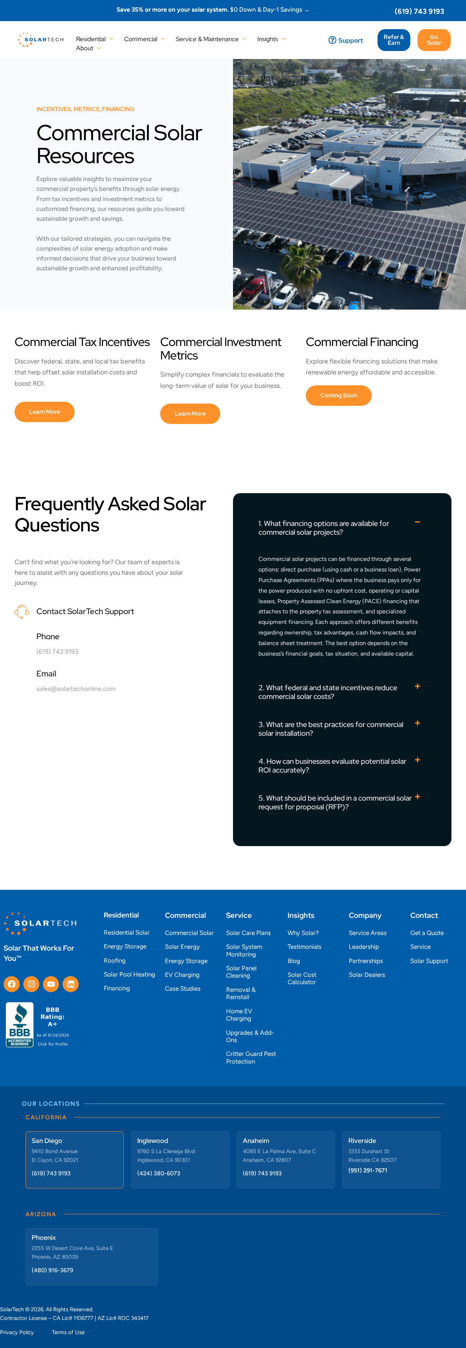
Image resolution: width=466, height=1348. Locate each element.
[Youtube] (51, 984)
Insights (267, 39)
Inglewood (152, 1140)
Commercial (140, 39)
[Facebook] (12, 984)
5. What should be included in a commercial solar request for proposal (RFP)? (335, 802)
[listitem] (110, 223)
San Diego (47, 1140)
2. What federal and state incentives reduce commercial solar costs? (327, 692)
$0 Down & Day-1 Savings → (213, 9)
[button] (339, 395)
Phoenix (44, 1237)
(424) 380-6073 (158, 1173)
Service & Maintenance (207, 39)
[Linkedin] (71, 984)
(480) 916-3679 (52, 1270)
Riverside (362, 1140)
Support (351, 40)
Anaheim (256, 1140)
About (84, 48)
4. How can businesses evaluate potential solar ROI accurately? (332, 765)
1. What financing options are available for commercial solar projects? (323, 528)
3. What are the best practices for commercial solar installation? (330, 729)
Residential (91, 39)
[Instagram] (31, 984)
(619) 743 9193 (419, 11)
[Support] (332, 40)
